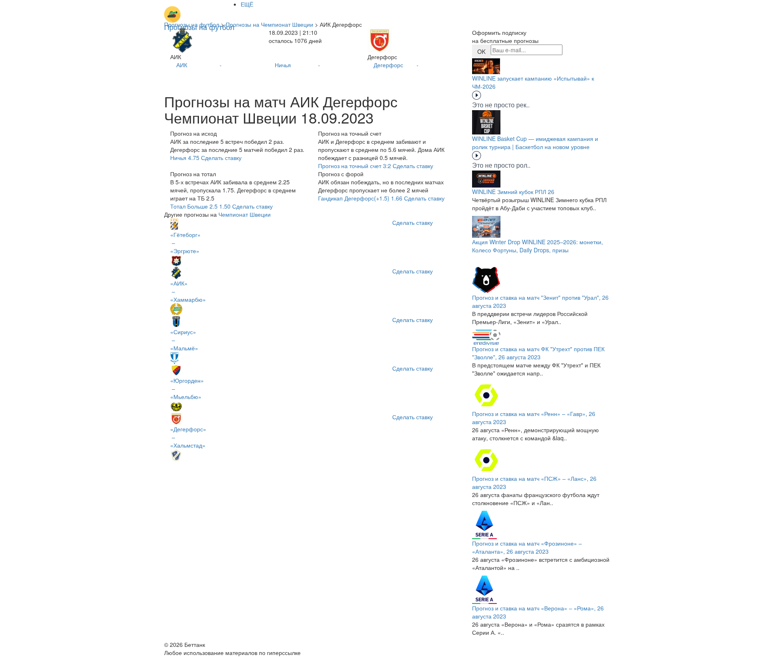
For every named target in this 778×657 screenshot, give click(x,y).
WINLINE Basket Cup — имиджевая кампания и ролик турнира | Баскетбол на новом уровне (535, 142)
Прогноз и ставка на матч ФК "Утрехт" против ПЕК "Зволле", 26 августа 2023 (538, 353)
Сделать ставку (412, 222)
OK (481, 51)
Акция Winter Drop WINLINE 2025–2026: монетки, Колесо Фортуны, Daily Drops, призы (537, 246)
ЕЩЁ (247, 4)
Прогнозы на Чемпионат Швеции (269, 24)
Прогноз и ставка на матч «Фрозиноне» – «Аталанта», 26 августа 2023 (527, 547)
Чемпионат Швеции (244, 214)
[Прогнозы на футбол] (199, 10)
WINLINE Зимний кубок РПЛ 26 (513, 192)
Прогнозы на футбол (191, 24)
